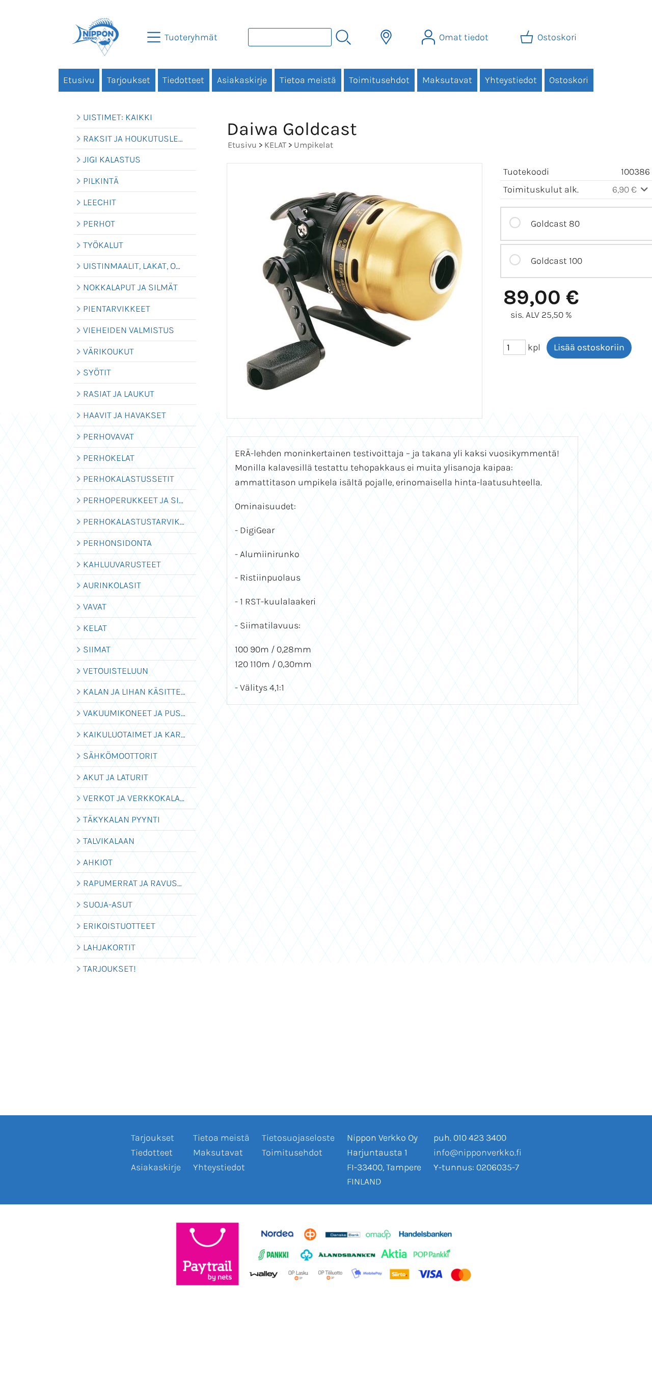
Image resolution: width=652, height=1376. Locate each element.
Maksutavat (447, 80)
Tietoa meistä (308, 80)
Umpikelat (313, 145)
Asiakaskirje (242, 80)
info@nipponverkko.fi (477, 1152)
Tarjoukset (128, 80)
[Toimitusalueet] (386, 37)
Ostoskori (568, 80)
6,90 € (625, 189)
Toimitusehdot (379, 80)
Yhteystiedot (511, 80)
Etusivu (79, 80)
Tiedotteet (183, 80)
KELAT (275, 145)
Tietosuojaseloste (298, 1137)
